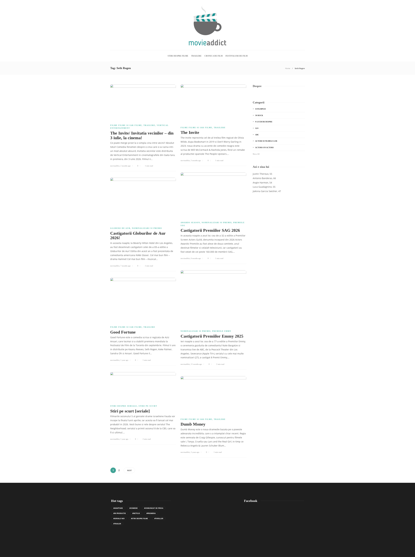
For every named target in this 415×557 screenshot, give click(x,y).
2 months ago (125, 166)
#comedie (133, 508)
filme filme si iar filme (126, 125)
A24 (256, 128)
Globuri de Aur (120, 228)
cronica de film (213, 56)
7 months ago (125, 266)
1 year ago (124, 360)
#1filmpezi (260, 109)
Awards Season (190, 222)
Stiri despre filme (178, 56)
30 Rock (259, 115)
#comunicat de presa (153, 508)
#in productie (119, 513)
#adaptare (118, 508)
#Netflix (136, 513)
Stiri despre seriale (123, 406)
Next (129, 470)
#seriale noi (118, 518)
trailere (196, 56)
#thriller (158, 518)
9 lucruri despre (263, 122)
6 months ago (196, 258)
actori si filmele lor (266, 141)
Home (287, 68)
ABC (257, 135)
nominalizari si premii (217, 222)
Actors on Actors (264, 147)
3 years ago (195, 452)
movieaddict (114, 166)
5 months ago (196, 160)
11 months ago (196, 364)
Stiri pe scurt (148, 406)
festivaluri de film (236, 56)
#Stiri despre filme (139, 518)
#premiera (151, 513)
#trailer (117, 523)
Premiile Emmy (221, 331)
